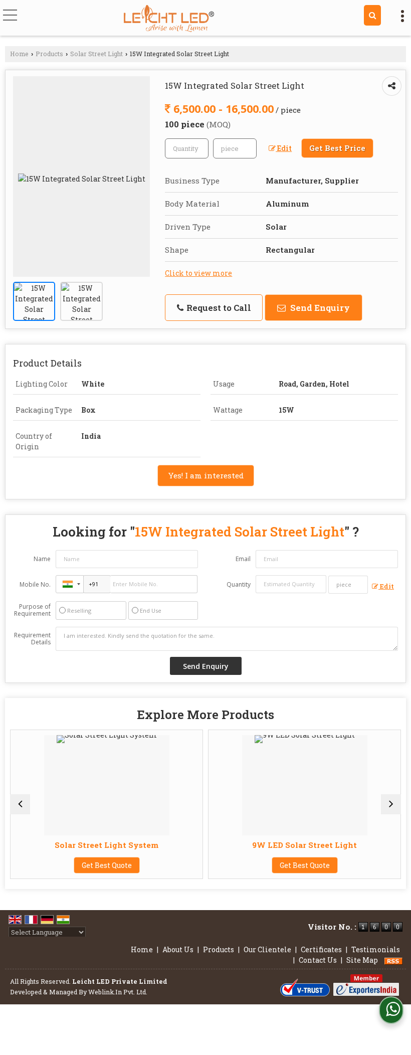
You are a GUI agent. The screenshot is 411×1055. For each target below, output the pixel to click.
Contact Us (318, 960)
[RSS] (393, 960)
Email (243, 559)
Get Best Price (337, 148)
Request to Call (217, 307)
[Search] (372, 15)
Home (19, 54)
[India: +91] (70, 584)
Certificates (321, 949)
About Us (177, 949)
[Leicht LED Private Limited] (169, 19)
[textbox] (235, 148)
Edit (284, 148)
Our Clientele (267, 949)
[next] (391, 804)
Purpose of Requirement (32, 610)
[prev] (20, 804)
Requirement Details (32, 639)
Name (42, 559)
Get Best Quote (66, 865)
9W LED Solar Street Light (264, 845)
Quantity (239, 584)
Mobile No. (35, 584)
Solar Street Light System (66, 845)
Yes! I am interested (206, 475)
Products (49, 54)
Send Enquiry (319, 307)
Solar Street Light (96, 54)
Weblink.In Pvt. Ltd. (117, 992)
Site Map (362, 960)
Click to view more (198, 273)
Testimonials (375, 949)
